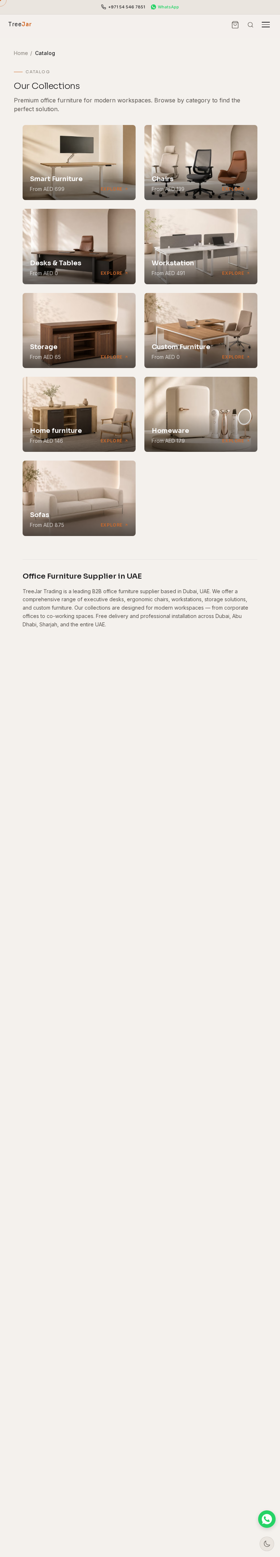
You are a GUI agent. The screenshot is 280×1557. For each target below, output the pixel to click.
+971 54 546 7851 (126, 6)
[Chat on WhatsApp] (267, 1519)
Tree (20, 24)
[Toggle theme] (267, 1544)
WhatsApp (168, 6)
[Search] (250, 24)
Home (21, 53)
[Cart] (235, 25)
